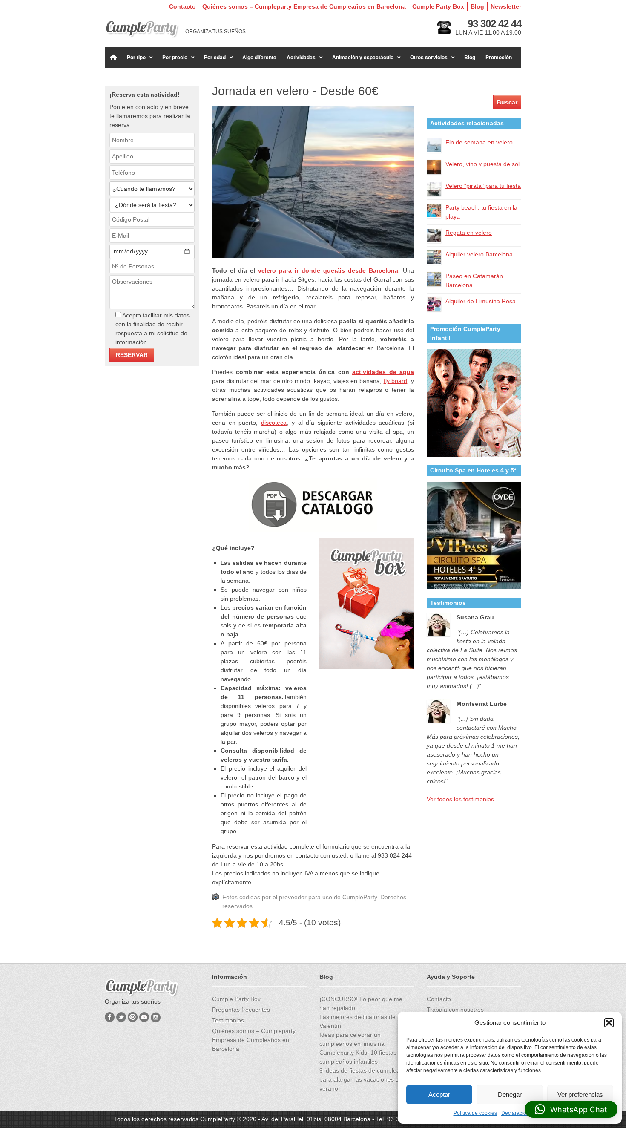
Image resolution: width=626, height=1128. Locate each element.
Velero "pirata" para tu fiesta (483, 185)
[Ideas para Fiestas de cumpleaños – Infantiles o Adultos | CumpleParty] (142, 29)
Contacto (182, 6)
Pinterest (133, 1017)
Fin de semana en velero (479, 142)
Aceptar (439, 1094)
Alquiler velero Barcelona (479, 254)
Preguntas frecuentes (241, 1009)
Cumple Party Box (438, 6)
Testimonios (228, 1020)
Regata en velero (468, 232)
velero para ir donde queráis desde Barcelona (328, 270)
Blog (477, 6)
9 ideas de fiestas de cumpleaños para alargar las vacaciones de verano (364, 1079)
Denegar (510, 1094)
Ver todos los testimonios (460, 799)
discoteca (274, 422)
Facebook (110, 1017)
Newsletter (506, 6)
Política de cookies (475, 1113)
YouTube (144, 1017)
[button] (609, 1023)
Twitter (121, 1017)
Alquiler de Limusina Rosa (480, 301)
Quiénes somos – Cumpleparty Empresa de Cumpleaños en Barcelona (304, 6)
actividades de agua (383, 371)
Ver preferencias (580, 1094)
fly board (396, 380)
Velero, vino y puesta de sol (482, 164)
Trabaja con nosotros (455, 1009)
